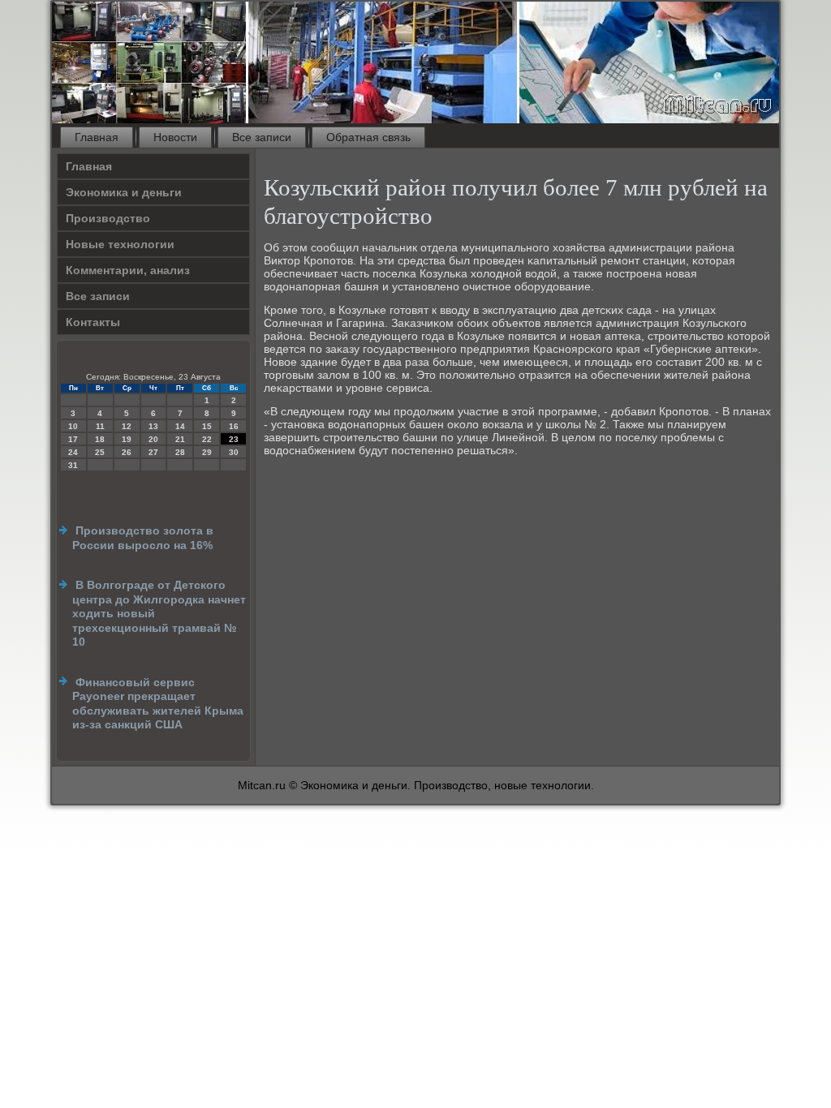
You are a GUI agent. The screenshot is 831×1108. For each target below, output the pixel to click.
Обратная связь (368, 137)
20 (153, 439)
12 (126, 426)
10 (73, 426)
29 (207, 452)
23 (234, 439)
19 (126, 439)
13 (153, 426)
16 (234, 426)
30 (234, 452)
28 (180, 452)
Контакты (93, 322)
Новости (175, 137)
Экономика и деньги (124, 192)
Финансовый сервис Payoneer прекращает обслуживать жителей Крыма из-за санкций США (157, 704)
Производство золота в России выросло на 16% (142, 538)
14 (180, 426)
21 (180, 439)
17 (73, 439)
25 (100, 452)
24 (73, 452)
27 (153, 452)
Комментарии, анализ (128, 270)
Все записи (261, 137)
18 (100, 439)
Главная (96, 137)
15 (207, 426)
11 (100, 426)
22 (207, 439)
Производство (108, 218)
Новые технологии (120, 244)
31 (73, 465)
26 (126, 452)
